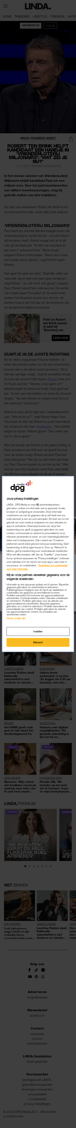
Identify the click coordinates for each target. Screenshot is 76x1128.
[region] (38, 564)
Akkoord (38, 642)
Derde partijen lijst (16, 618)
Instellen (38, 631)
